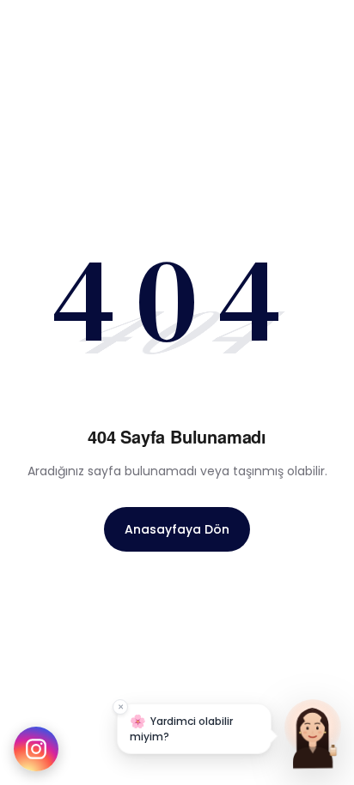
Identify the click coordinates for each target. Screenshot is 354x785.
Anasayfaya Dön (177, 529)
